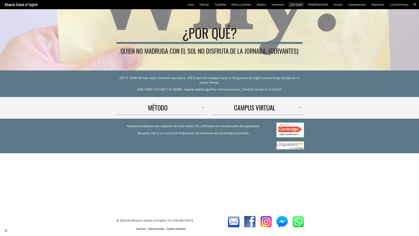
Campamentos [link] (357, 4)
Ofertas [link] (204, 4)
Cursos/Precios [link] (399, 4)
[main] (209, 40)
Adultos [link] (261, 4)
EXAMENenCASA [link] (318, 4)
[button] (415, 5)
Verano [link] (338, 4)
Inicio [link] (190, 4)
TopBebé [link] (220, 4)
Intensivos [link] (278, 4)
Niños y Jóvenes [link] (241, 4)
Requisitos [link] (378, 4)
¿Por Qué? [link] (296, 4)
